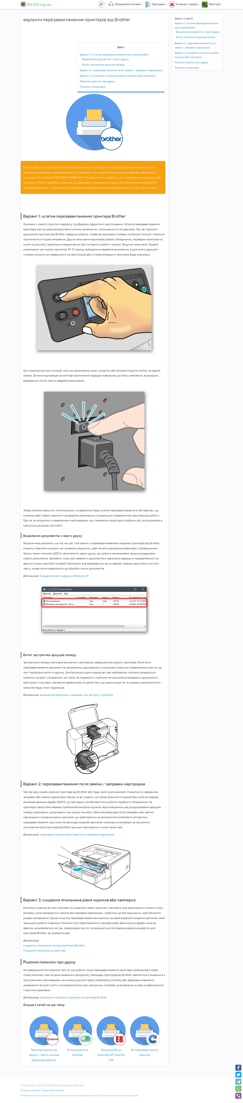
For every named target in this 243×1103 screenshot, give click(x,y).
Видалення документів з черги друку (105, 59)
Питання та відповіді (92, 86)
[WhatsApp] (238, 1089)
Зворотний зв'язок (53, 1090)
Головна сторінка (30, 1090)
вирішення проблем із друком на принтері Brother (73, 997)
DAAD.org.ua (38, 4)
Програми (158, 4)
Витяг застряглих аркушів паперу (103, 64)
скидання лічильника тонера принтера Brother (54, 945)
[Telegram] (238, 1082)
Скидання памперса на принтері (44, 950)
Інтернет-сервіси (187, 4)
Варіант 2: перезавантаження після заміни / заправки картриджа (121, 70)
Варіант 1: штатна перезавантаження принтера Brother (114, 54)
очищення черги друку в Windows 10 (63, 575)
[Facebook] (238, 1068)
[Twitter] (238, 1075)
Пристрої (215, 4)
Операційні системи (128, 4)
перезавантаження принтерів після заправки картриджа (76, 834)
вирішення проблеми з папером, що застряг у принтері (76, 694)
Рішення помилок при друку (97, 81)
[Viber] (238, 1096)
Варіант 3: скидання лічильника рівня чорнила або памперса (117, 75)
